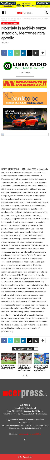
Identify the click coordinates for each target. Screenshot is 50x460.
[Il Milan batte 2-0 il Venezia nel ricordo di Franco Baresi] (8, 358)
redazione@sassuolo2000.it (30, 434)
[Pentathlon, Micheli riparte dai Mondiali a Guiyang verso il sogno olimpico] (41, 358)
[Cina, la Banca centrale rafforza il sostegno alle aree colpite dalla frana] (25, 358)
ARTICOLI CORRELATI (23, 349)
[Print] (36, 53)
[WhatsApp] (17, 53)
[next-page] (26, 375)
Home (3, 19)
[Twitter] (10, 53)
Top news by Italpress (14, 19)
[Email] (29, 53)
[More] (43, 53)
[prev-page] (23, 375)
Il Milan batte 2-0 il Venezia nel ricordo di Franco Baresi (8, 367)
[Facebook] (4, 53)
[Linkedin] (23, 53)
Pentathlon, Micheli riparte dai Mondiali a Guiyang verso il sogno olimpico (41, 368)
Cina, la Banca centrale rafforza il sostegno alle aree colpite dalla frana (24, 368)
